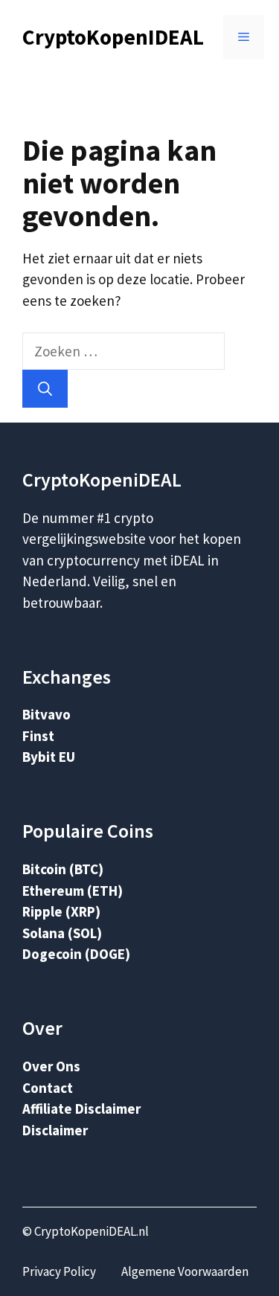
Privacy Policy (59, 1271)
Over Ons (51, 1066)
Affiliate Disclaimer (81, 1108)
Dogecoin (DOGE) (76, 954)
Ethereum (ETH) (72, 890)
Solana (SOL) (62, 933)
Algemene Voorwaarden (184, 1271)
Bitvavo (46, 714)
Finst (38, 736)
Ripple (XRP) (61, 911)
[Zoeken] (45, 389)
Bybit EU (48, 757)
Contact (47, 1088)
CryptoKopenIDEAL (113, 37)
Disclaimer (55, 1130)
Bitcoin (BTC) (62, 869)
